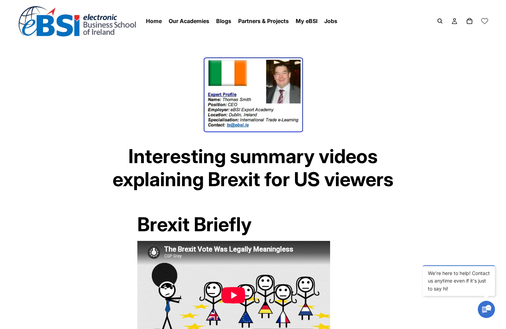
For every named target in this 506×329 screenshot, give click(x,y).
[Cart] (469, 21)
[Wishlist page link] (484, 21)
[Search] (439, 21)
